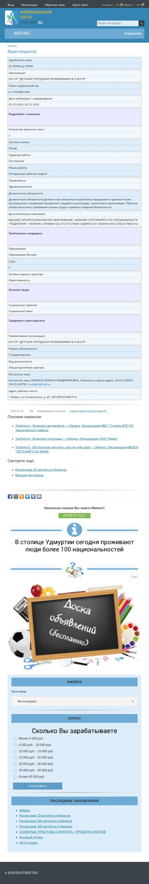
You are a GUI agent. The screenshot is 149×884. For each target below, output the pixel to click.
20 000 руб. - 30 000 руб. (36, 763)
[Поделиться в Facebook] (10, 496)
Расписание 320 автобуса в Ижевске (45, 826)
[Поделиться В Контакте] (33, 496)
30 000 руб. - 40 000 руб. (36, 770)
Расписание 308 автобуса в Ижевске (45, 821)
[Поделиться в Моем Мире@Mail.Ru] (16, 496)
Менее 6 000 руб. (31, 738)
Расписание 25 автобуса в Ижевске (41, 469)
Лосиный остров (31, 837)
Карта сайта (80, 4)
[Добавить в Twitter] (27, 496)
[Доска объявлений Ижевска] (74, 626)
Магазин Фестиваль (29, 475)
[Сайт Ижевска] (28, 18)
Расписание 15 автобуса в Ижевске (45, 815)
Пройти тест (74, 515)
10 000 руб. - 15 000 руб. (36, 751)
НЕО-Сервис (28, 842)
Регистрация (29, 4)
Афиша (24, 810)
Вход (11, 4)
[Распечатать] (39, 496)
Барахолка (132, 33)
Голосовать (38, 786)
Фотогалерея (26, 701)
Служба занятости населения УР (88, 411)
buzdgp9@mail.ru (39, 384)
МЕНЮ (21, 33)
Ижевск (12, 45)
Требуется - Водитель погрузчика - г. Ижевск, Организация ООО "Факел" (66, 438)
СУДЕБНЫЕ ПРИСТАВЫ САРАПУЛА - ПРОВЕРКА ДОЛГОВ (62, 832)
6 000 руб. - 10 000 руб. (35, 744)
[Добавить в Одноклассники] (21, 496)
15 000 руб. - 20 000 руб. (36, 757)
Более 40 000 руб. (32, 776)
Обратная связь (55, 4)
